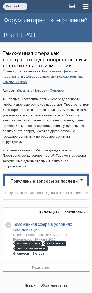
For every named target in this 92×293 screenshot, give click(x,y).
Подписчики (41, 267)
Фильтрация (48, 212)
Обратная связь (53, 285)
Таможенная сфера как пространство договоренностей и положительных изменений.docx (43, 76)
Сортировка (74, 212)
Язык (29, 285)
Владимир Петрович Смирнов (40, 90)
